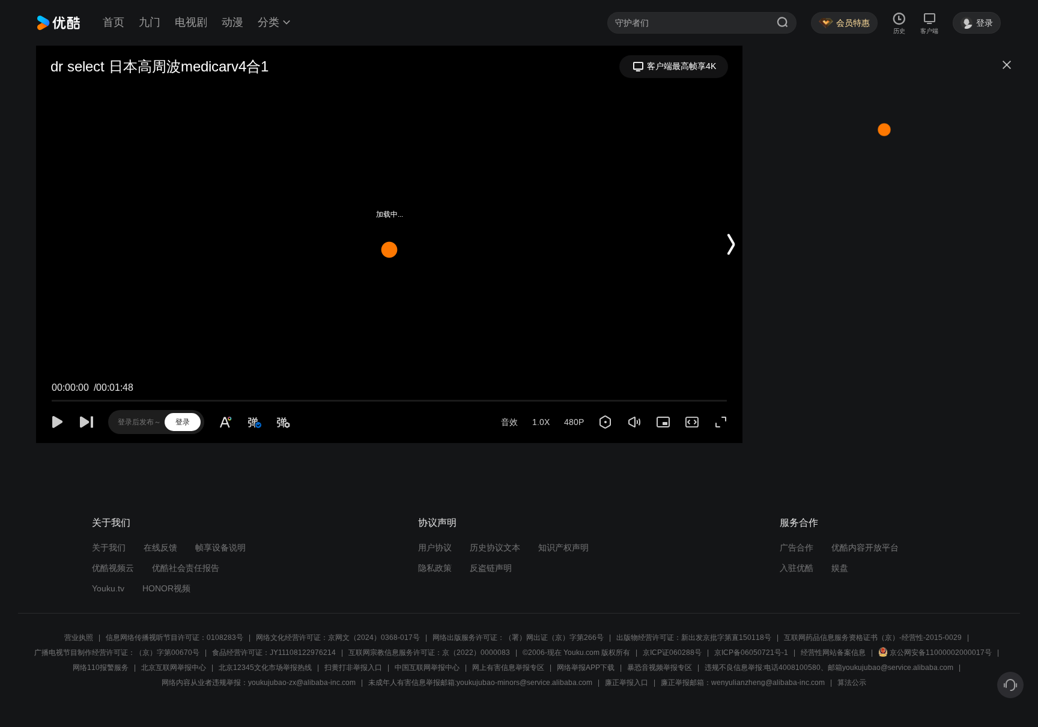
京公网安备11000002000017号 (941, 652)
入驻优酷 (796, 568)
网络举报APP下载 (586, 667)
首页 (113, 22)
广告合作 (796, 547)
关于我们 (109, 547)
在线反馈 (160, 547)
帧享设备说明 (220, 547)
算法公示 (851, 682)
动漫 (232, 22)
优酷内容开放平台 (865, 547)
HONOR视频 (166, 588)
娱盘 (839, 568)
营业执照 (78, 637)
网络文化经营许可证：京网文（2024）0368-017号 (338, 637)
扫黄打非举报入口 (353, 667)
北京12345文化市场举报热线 (265, 667)
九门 (149, 22)
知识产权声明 (563, 547)
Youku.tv (108, 588)
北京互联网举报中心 (173, 667)
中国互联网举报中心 (427, 667)
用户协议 (435, 547)
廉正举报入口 (626, 682)
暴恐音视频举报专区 (659, 667)
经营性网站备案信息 (833, 652)
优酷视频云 (113, 568)
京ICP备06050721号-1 (751, 652)
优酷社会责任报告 (185, 568)
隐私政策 (435, 568)
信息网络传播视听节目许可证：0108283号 (174, 637)
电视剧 (191, 22)
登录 (182, 422)
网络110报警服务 (101, 667)
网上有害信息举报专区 (508, 667)
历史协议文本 (495, 547)
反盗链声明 (491, 568)
